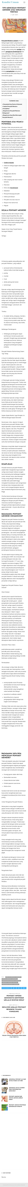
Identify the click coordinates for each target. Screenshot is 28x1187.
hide (17, 100)
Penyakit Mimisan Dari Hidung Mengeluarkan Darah (16, 1098)
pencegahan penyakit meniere (11, 980)
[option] (14, 1029)
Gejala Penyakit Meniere (9, 106)
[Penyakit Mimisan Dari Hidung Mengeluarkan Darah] (5, 1098)
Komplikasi (5, 108)
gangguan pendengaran (13, 51)
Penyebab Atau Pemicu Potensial (12, 104)
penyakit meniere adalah (10, 982)
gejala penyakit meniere (10, 978)
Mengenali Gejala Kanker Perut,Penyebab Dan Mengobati (16, 1089)
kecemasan (14, 188)
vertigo (19, 49)
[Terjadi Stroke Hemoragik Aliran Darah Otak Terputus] (14, 1027)
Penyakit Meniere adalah (10, 40)
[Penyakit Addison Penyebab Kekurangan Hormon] (5, 1107)
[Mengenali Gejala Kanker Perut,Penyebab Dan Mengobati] (5, 1090)
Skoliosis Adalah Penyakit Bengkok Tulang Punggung (14, 1009)
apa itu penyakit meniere (13, 977)
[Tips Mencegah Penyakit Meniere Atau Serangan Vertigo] (14, 25)
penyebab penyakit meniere (10, 984)
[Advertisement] (15, 37)
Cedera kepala (9, 162)
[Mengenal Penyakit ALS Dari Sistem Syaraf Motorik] (5, 1081)
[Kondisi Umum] (10, 2)
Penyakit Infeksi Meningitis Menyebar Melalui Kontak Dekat (14, 998)
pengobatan (10, 71)
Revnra (4, 1177)
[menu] (24, 2)
